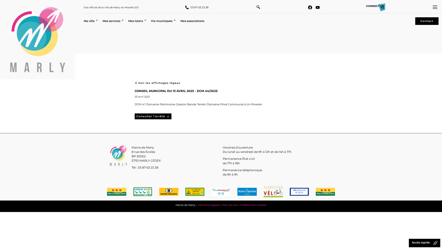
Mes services (111, 21)
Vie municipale (161, 21)
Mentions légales (209, 205)
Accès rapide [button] (421, 242)
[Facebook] (310, 7)
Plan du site (230, 205)
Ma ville (89, 21)
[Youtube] (318, 7)
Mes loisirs (135, 21)
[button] (258, 7)
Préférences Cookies (253, 205)
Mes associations (192, 21)
